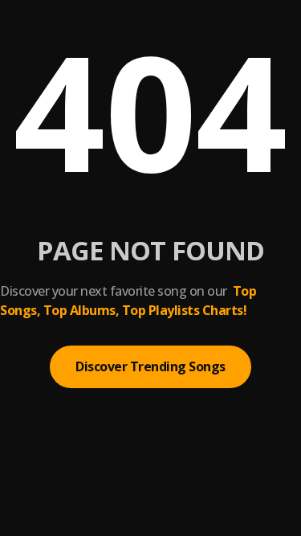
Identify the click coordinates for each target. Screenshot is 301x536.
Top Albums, (81, 310)
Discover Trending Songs (150, 366)
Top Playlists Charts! (184, 310)
